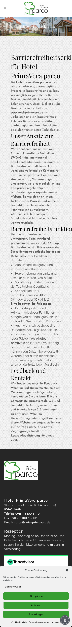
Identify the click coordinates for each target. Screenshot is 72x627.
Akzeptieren (36, 596)
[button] (67, 570)
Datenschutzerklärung (39, 622)
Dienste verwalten (13, 587)
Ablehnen (36, 605)
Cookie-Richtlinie (19, 622)
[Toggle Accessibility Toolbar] (64, 619)
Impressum (56, 622)
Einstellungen (36, 614)
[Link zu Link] (36, 8)
